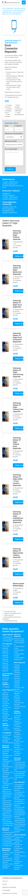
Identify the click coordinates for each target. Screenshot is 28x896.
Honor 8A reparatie (5, 701)
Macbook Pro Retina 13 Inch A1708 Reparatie (7, 808)
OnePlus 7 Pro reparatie (19, 743)
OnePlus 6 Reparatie (17, 735)
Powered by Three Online (9, 893)
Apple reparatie (7, 635)
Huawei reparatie (5, 724)
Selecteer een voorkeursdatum (14, 133)
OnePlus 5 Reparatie (17, 728)
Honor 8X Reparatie (5, 704)
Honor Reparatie (8, 690)
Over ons (5, 881)
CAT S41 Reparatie (5, 662)
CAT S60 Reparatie (5, 670)
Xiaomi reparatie (20, 835)
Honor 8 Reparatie (5, 697)
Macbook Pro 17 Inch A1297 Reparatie (7, 785)
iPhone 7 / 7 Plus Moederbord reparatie (7, 866)
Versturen (10, 169)
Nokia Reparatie (19, 662)
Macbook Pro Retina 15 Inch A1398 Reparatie (7, 814)
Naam (6, 126)
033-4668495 (6, 211)
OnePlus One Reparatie (18, 750)
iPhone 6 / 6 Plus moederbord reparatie (7, 854)
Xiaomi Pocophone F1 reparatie (18, 861)
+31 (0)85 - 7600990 (8, 182)
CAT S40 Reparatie (5, 658)
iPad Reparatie (8, 637)
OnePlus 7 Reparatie (17, 746)
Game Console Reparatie (7, 674)
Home (4, 8)
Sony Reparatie (19, 782)
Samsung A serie (20, 762)
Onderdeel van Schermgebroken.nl (12, 878)
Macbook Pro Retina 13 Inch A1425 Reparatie (7, 791)
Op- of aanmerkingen (11, 149)
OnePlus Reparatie (17, 712)
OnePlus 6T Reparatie (18, 739)
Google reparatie (5, 684)
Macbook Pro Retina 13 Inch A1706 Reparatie (7, 802)
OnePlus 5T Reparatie (18, 731)
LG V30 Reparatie (9, 743)
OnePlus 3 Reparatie (17, 720)
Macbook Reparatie (5, 746)
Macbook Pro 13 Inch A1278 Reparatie (7, 774)
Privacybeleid (6, 890)
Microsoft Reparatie (5, 829)
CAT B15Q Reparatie (5, 647)
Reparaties (10, 8)
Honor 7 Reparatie (5, 693)
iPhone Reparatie (9, 639)
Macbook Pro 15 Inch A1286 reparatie (7, 780)
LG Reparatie (6, 733)
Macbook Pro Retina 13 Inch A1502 (6, 797)
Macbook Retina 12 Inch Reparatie (7, 824)
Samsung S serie (8, 10)
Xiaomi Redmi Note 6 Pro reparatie (18, 867)
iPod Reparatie (8, 641)
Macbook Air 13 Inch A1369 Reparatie (7, 763)
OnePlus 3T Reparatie (18, 724)
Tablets (6, 728)
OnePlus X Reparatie (17, 754)
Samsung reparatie (19, 8)
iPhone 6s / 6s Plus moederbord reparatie (7, 860)
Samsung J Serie (20, 764)
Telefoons (7, 687)
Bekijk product (19, 256)
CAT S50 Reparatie (5, 666)
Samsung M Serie (20, 766)
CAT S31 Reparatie (5, 654)
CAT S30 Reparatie (5, 651)
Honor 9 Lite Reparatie (6, 708)
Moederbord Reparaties (6, 849)
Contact (4, 884)
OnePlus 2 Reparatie (17, 716)
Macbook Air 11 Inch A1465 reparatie (7, 757)
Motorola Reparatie (17, 635)
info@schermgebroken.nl (9, 184)
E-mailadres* (18, 126)
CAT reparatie (7, 644)
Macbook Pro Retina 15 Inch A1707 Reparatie (7, 819)
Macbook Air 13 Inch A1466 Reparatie (7, 768)
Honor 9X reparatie (5, 716)
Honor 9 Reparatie (5, 712)
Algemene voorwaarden (9, 887)
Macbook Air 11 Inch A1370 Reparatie (7, 751)
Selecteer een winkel (11, 141)
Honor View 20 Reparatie (7, 719)
